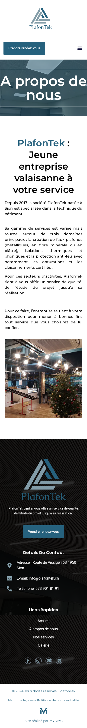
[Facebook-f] (28, 661)
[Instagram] (38, 661)
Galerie (43, 645)
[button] (80, 48)
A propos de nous (43, 629)
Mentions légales (21, 700)
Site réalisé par (44, 721)
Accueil (43, 621)
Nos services (43, 637)
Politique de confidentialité (58, 700)
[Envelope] (48, 661)
